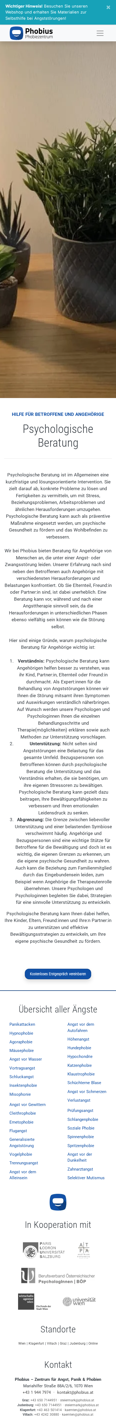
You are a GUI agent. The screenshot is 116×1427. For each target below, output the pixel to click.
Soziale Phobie (80, 1128)
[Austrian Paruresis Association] (83, 1250)
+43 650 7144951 (43, 1400)
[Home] (31, 33)
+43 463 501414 (49, 1410)
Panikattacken (22, 1024)
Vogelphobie (20, 1154)
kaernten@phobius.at (80, 1410)
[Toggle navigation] (100, 33)
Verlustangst (78, 1100)
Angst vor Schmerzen (86, 1091)
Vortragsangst (22, 1068)
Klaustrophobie (81, 1074)
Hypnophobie (21, 1033)
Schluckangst (21, 1076)
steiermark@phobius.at (77, 1400)
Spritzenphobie (80, 1145)
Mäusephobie (21, 1050)
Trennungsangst (23, 1163)
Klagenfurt (37, 1343)
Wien (22, 1343)
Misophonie (20, 1094)
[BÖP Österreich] (58, 1275)
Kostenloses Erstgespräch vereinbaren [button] (58, 974)
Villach (52, 1343)
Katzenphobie (79, 1065)
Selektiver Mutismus (86, 1177)
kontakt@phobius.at (75, 1392)
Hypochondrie (80, 1056)
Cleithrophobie (22, 1113)
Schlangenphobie (82, 1119)
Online (93, 1343)
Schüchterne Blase (84, 1082)
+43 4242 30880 (46, 1414)
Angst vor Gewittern (27, 1104)
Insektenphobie (23, 1085)
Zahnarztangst (80, 1169)
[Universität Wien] (79, 1301)
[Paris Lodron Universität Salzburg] (44, 1250)
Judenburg (78, 1343)
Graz (64, 1343)
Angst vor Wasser (25, 1059)
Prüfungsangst (80, 1110)
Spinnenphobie (80, 1136)
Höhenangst (78, 1039)
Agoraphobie (20, 1042)
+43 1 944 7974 (37, 1392)
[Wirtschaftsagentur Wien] (34, 1301)
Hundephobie (79, 1047)
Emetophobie (21, 1122)
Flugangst (18, 1130)
